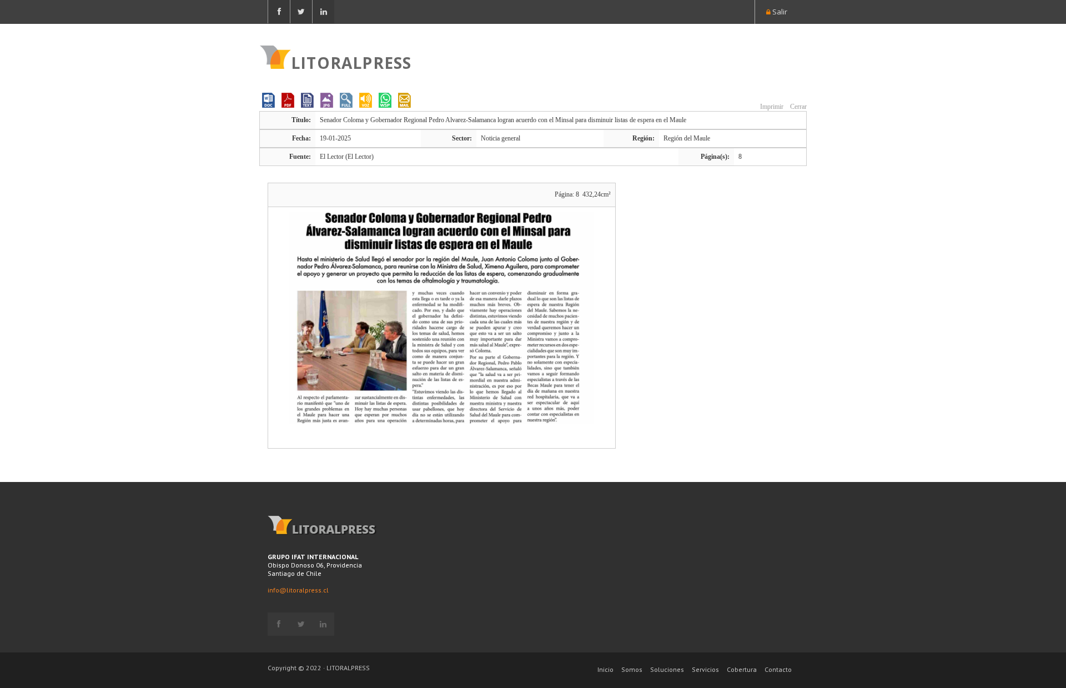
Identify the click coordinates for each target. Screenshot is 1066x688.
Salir (779, 12)
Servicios (705, 669)
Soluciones (667, 669)
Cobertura (742, 669)
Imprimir (770, 107)
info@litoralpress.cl (298, 590)
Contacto (778, 669)
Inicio (605, 669)
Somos (631, 669)
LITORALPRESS (351, 61)
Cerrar (797, 107)
